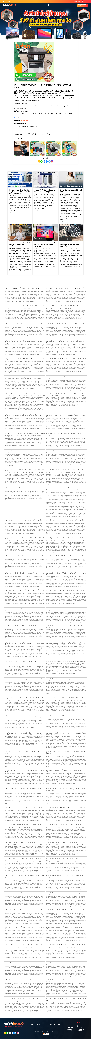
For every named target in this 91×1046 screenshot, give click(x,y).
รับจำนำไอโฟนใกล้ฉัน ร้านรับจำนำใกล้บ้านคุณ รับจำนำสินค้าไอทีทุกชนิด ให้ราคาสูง (24, 876)
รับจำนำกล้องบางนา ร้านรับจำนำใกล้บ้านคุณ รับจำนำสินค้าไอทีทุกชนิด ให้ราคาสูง (24, 928)
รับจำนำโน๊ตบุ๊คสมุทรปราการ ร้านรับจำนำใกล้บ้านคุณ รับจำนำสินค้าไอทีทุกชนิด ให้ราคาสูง (24, 644)
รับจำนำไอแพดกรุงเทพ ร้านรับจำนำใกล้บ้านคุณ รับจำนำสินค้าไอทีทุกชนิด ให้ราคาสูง (24, 557)
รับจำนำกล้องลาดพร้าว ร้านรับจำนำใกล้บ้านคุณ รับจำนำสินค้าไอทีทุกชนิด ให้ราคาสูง (65, 377)
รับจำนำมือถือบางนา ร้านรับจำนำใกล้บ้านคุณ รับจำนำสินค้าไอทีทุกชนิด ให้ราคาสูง (24, 609)
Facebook (71, 1029)
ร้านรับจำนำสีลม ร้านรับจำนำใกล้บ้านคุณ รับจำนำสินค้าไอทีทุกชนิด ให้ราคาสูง (65, 662)
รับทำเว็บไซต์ (51, 1034)
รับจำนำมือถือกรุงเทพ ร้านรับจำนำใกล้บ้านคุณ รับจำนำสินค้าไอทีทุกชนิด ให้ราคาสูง (23, 416)
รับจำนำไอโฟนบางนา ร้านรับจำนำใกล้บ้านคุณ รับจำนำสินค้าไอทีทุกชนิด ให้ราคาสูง (24, 574)
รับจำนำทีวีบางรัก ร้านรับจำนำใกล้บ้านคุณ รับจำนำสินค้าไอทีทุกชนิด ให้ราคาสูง (24, 377)
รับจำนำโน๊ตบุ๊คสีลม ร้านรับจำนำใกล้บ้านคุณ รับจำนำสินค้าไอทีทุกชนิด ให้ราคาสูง (24, 981)
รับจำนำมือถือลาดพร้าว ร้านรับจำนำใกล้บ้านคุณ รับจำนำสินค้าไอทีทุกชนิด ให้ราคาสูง (65, 609)
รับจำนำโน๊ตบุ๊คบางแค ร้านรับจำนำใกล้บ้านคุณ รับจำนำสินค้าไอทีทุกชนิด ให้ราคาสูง (65, 627)
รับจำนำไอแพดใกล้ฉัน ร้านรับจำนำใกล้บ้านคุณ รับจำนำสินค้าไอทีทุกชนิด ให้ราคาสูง (25, 859)
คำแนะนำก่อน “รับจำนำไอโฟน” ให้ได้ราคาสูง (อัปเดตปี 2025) (20, 244)
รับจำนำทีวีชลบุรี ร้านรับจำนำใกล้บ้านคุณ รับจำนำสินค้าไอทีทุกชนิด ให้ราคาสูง (65, 643)
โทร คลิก (19, 133)
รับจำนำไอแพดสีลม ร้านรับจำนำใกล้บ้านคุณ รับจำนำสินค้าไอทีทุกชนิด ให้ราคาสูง (65, 945)
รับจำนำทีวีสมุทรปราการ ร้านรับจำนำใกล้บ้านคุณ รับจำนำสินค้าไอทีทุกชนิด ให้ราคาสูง (24, 306)
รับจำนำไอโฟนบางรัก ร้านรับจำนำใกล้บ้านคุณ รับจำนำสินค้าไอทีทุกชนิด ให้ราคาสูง (66, 911)
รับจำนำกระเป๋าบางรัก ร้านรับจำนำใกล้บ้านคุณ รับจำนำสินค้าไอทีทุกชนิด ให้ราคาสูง (23, 342)
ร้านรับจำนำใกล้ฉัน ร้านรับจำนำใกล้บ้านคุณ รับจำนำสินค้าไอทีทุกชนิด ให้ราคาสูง (66, 394)
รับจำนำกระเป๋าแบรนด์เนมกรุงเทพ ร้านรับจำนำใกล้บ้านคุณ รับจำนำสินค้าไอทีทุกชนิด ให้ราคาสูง (65, 538)
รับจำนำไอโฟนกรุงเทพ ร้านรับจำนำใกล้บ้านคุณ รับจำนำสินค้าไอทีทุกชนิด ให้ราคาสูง (65, 893)
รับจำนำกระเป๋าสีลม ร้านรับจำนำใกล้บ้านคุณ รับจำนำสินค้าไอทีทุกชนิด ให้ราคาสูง (66, 591)
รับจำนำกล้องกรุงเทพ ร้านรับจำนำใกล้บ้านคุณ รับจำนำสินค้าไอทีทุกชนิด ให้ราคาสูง (23, 679)
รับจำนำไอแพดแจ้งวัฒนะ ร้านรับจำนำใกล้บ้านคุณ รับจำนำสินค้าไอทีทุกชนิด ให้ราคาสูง (24, 789)
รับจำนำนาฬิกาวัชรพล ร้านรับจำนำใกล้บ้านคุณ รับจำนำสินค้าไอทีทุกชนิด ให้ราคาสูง (65, 289)
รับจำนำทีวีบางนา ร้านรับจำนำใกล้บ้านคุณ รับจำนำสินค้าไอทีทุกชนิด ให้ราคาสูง (24, 716)
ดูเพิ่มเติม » (11, 212)
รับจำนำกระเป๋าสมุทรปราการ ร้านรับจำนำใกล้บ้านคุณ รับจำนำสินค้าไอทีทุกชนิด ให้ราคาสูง (66, 752)
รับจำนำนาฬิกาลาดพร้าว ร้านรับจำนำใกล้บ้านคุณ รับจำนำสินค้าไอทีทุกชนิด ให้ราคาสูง (65, 416)
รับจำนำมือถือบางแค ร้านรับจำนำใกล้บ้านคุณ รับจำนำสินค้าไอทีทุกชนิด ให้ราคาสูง (66, 574)
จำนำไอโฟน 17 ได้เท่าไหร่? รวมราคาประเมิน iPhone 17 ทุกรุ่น (45, 191)
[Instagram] (52, 161)
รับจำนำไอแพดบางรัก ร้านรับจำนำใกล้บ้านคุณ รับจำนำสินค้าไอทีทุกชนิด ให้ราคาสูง (66, 963)
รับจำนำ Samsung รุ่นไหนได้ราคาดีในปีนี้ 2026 (71, 191)
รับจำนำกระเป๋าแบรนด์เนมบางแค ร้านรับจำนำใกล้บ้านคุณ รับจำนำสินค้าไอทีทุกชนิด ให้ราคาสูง (24, 451)
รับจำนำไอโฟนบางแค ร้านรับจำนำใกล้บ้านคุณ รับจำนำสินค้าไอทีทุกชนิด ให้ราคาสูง (66, 325)
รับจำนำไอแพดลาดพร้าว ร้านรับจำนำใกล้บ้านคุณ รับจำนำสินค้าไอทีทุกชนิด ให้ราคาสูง (65, 808)
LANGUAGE (86, 1)
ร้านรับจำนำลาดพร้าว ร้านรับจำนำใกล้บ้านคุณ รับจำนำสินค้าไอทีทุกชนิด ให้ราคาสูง (70, 245)
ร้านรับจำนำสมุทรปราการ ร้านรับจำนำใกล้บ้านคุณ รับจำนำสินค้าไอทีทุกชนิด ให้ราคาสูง (24, 771)
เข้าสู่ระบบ (79, 1)
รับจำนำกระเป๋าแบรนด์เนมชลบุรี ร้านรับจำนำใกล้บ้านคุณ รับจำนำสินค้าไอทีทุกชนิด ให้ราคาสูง (66, 789)
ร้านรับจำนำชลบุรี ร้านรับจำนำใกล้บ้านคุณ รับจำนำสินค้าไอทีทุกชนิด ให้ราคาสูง (24, 733)
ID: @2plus (33, 134)
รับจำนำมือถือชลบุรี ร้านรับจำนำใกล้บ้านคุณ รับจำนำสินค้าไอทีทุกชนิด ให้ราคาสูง (24, 521)
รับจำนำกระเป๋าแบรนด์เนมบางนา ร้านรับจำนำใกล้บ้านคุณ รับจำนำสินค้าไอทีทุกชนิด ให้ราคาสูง (24, 538)
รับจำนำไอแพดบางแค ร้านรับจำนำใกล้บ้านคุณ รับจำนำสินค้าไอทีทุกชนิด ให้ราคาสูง (66, 859)
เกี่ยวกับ (71, 5)
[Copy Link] (39, 161)
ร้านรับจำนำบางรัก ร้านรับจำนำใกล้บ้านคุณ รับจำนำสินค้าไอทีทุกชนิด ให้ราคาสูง (65, 557)
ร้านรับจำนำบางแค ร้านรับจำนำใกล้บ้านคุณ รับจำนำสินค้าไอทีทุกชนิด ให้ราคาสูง (25, 434)
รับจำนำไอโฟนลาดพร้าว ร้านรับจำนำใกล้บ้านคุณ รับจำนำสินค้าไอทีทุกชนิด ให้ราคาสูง (65, 876)
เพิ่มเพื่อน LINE (83, 4)
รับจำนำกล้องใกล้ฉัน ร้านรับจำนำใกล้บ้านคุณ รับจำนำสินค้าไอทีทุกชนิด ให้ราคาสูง (66, 451)
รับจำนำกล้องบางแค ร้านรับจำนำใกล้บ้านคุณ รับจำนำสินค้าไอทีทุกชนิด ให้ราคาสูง (24, 325)
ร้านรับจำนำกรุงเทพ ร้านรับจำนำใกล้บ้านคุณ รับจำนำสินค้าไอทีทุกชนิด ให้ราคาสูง (45, 245)
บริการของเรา (53, 5)
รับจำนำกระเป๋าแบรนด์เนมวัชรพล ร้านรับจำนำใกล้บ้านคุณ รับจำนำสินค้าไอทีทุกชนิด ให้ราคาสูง (24, 359)
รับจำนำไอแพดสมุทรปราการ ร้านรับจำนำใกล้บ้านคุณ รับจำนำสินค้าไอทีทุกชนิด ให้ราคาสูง (24, 591)
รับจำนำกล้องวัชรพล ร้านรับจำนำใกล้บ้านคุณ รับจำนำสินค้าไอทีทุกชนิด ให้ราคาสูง (66, 359)
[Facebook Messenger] (47, 161)
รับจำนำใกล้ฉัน (47, 134)
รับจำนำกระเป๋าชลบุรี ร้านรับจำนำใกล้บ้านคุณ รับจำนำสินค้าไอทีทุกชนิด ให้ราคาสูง (66, 999)
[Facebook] (44, 161)
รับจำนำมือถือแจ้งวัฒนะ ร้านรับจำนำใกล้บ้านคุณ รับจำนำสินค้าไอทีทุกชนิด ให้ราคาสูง (24, 945)
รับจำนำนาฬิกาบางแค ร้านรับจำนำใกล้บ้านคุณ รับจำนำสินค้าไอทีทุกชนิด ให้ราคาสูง (65, 434)
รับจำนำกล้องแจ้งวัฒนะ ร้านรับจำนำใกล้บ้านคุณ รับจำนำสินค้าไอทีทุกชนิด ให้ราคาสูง (65, 825)
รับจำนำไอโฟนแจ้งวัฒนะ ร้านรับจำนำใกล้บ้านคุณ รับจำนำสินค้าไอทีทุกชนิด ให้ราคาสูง (65, 679)
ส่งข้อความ (81, 1029)
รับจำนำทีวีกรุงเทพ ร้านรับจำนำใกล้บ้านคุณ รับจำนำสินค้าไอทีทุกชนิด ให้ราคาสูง (24, 289)
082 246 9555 (20, 134)
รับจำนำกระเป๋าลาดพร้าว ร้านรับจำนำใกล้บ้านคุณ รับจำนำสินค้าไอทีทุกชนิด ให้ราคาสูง (24, 825)
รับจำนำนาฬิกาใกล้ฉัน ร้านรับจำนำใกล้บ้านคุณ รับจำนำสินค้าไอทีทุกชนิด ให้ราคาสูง (23, 999)
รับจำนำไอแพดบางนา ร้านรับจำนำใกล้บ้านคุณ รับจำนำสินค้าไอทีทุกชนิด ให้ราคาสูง (66, 717)
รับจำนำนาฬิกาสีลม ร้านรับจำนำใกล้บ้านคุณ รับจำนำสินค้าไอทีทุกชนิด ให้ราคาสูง (65, 771)
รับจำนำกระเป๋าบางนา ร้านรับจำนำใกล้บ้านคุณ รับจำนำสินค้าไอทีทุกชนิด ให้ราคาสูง (23, 662)
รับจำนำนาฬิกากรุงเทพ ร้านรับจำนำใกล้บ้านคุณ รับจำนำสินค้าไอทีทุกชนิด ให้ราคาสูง (24, 963)
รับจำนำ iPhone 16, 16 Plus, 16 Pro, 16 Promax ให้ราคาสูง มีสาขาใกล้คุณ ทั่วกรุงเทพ (20, 192)
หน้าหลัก (44, 5)
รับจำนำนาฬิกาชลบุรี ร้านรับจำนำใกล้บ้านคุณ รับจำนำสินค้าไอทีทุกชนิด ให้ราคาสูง (24, 911)
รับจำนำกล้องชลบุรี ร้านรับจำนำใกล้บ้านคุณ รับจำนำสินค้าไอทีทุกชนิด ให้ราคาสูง (66, 342)
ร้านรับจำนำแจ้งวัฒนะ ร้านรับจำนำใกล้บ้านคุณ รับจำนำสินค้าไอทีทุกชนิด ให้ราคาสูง (65, 306)
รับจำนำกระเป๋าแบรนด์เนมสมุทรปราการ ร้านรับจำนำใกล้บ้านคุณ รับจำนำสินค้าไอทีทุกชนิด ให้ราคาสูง (66, 734)
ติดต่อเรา (75, 1)
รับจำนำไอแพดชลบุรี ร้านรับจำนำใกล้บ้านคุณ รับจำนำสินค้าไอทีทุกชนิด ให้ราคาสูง (66, 521)
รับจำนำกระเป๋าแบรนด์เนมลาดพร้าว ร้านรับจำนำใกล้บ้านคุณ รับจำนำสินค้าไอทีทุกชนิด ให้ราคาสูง (24, 698)
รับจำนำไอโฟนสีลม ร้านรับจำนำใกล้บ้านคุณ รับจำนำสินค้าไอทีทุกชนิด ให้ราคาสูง (66, 843)
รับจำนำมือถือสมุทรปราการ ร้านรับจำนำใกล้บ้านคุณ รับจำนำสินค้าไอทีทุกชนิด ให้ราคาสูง (66, 470)
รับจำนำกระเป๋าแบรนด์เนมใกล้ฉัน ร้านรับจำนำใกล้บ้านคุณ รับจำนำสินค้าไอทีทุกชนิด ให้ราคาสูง (24, 470)
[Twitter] (49, 161)
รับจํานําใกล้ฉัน (19, 117)
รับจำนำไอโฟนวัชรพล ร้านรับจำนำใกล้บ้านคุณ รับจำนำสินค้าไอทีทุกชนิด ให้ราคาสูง (24, 489)
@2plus (81, 5)
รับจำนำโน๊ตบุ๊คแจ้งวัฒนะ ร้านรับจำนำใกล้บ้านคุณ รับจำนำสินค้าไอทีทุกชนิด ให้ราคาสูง (66, 981)
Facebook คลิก (47, 133)
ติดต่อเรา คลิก (71, 1026)
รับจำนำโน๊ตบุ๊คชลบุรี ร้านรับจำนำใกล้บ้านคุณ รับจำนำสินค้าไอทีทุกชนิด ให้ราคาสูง (24, 893)
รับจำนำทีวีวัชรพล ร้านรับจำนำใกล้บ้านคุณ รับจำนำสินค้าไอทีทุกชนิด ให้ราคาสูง (24, 843)
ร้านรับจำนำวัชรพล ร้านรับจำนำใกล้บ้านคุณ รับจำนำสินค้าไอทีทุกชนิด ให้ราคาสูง (65, 698)
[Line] (41, 161)
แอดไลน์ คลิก (33, 133)
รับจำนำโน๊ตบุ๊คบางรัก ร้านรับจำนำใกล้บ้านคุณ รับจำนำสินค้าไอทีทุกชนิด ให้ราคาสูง (23, 808)
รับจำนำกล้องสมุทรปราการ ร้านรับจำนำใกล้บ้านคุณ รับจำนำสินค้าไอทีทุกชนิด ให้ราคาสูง (24, 752)
